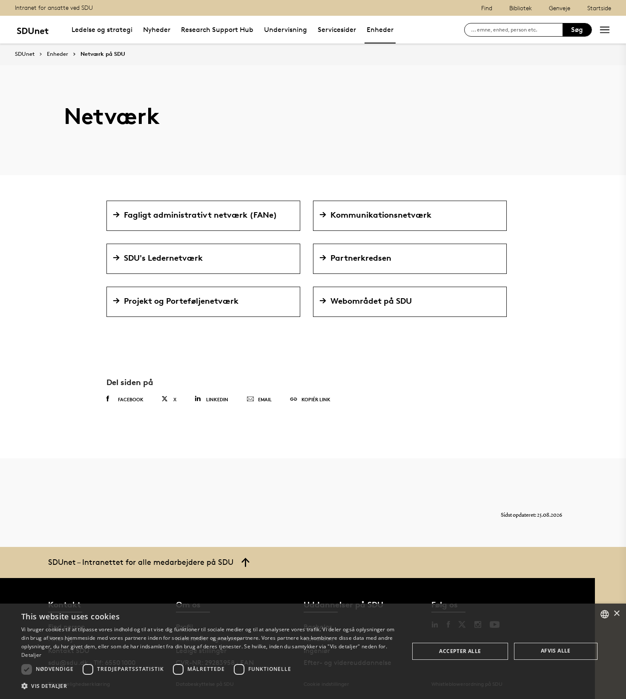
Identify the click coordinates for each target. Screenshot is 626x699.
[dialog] (313, 651)
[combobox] (604, 614)
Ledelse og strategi (102, 30)
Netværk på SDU (102, 54)
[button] (209, 686)
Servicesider (337, 30)
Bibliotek (520, 8)
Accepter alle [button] (460, 651)
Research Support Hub (217, 30)
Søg (577, 30)
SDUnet (24, 54)
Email (265, 399)
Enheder (380, 30)
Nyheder (156, 30)
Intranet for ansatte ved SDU (54, 7)
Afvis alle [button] (556, 650)
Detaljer (31, 655)
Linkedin (217, 399)
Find (486, 8)
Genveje (559, 8)
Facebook (131, 399)
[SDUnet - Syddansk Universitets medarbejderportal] (32, 29)
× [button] (616, 613)
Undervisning (285, 30)
